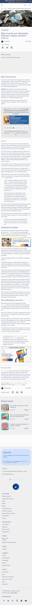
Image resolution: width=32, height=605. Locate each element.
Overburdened (5, 531)
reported (3, 177)
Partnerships (5, 560)
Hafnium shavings (14, 383)
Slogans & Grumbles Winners (9, 542)
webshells (10, 232)
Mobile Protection (6, 496)
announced (3, 304)
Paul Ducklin (4, 370)
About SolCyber (6, 558)
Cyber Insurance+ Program (8, 513)
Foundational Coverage (7, 498)
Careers (4, 562)
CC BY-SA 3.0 (18, 384)
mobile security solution (19, 336)
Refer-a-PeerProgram (5, 539)
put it (30, 215)
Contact (4, 555)
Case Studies (5, 571)
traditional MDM (13, 337)
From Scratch (5, 524)
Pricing (3, 518)
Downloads (4, 584)
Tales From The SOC (7, 579)
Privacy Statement (6, 596)
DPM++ (4, 506)
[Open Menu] (30, 5)
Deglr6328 (22, 383)
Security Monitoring (6, 508)
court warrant (4, 275)
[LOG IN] (25, 5)
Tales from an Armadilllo (7, 576)
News (3, 581)
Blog (5, 8)
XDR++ (4, 501)
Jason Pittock (14, 592)
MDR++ (4, 503)
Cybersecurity (5, 30)
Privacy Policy (17, 461)
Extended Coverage (7, 510)
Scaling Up (4, 526)
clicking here (13, 132)
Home (2, 8)
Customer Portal (6, 565)
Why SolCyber (5, 515)
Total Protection (6, 529)
